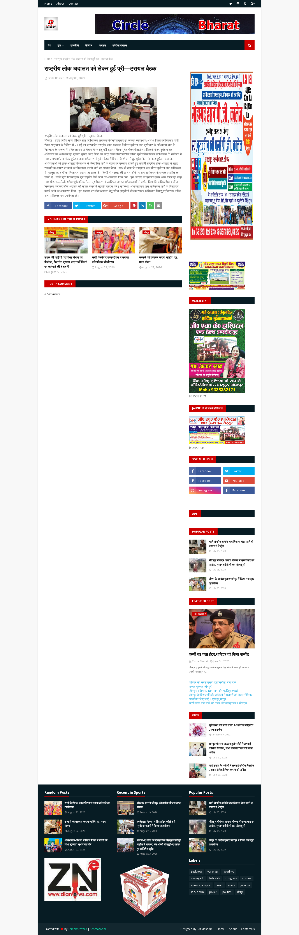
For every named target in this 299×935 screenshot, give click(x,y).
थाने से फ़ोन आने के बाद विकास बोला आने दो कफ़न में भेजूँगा (231, 544)
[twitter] (230, 3)
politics (226, 892)
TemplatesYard (77, 929)
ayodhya (228, 871)
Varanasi (212, 871)
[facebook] (205, 471)
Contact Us (248, 929)
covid (219, 885)
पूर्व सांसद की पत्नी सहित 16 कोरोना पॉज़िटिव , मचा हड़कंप (231, 727)
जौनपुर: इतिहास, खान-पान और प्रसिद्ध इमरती (213, 691)
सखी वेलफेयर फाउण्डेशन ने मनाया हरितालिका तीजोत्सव (110, 259)
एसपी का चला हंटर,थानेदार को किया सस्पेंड (219, 654)
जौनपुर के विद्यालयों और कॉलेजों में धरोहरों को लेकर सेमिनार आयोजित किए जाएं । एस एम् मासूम (220, 697)
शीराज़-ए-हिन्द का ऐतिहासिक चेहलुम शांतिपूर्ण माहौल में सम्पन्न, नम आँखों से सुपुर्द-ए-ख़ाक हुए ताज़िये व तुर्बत (159, 844)
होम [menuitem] (59, 45)
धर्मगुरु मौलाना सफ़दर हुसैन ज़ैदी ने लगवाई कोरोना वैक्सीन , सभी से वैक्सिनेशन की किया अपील (231, 748)
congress (231, 878)
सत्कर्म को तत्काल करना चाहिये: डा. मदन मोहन (158, 259)
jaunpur (245, 885)
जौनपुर (57, 59)
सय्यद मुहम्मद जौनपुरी (200, 686)
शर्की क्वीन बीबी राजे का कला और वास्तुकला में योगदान (218, 703)
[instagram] (238, 3)
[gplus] (252, 3)
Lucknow (196, 871)
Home (48, 3)
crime (231, 885)
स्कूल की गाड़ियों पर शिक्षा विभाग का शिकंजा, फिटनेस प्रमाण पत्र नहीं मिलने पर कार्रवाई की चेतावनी (65, 262)
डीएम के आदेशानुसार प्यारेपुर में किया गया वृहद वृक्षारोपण (231, 581)
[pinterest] (245, 3)
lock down (197, 892)
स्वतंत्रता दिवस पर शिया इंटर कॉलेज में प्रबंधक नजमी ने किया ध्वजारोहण (156, 824)
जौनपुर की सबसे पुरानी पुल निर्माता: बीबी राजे (212, 682)
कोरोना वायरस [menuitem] (120, 45)
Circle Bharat (55, 78)
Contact (73, 3)
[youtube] (239, 480)
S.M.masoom (98, 929)
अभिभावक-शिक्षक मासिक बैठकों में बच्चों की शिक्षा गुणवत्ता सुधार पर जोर (86, 842)
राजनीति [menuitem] (74, 45)
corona (246, 878)
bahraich (214, 878)
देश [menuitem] (49, 45)
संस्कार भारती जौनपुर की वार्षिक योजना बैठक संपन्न (159, 805)
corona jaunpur (200, 885)
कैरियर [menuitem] (88, 45)
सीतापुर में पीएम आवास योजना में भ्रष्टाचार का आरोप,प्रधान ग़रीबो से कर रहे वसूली (231, 562)
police (213, 892)
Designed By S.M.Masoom (197, 929)
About (60, 3)
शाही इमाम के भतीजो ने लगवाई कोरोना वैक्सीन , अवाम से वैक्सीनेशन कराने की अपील (231, 767)
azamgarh (197, 878)
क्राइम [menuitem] (102, 45)
